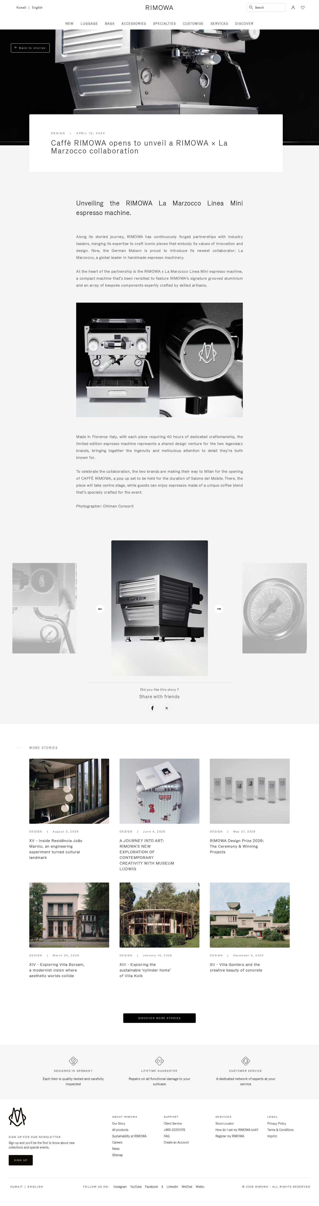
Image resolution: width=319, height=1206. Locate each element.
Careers (117, 1142)
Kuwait (22, 7)
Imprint (272, 1136)
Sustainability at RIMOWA (129, 1136)
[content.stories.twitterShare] (166, 709)
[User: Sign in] (293, 7)
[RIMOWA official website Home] (159, 7)
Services (219, 24)
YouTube (135, 1187)
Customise (193, 24)
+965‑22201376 (174, 1130)
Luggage (89, 24)
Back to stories (32, 48)
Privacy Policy (276, 1124)
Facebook (151, 1187)
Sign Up (20, 1160)
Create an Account (176, 1142)
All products (120, 1130)
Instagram (120, 1187)
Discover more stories (159, 1018)
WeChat (187, 1186)
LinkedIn (172, 1187)
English (37, 8)
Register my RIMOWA (229, 1136)
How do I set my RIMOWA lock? (236, 1130)
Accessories (134, 24)
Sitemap (117, 1155)
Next (219, 609)
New (70, 24)
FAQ (166, 1136)
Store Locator (224, 1124)
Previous (100, 609)
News (116, 1149)
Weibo (200, 1187)
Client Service (173, 1124)
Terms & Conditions (280, 1130)
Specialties (164, 24)
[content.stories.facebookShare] (152, 709)
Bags (110, 24)
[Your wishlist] (302, 7)
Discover (244, 24)
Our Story (118, 1124)
